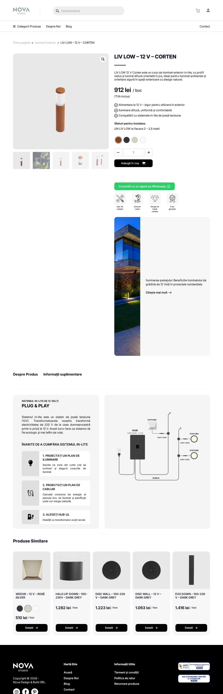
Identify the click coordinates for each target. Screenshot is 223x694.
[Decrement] (118, 152)
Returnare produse (126, 683)
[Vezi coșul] (197, 10)
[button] (103, 59)
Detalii (29, 627)
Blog (67, 683)
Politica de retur (124, 678)
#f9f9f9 (143, 140)
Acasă (68, 672)
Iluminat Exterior (45, 42)
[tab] (25, 374)
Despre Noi (71, 678)
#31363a (127, 140)
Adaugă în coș (130, 163)
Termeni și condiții (126, 672)
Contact (69, 689)
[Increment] (149, 152)
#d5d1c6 (135, 140)
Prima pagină (21, 42)
